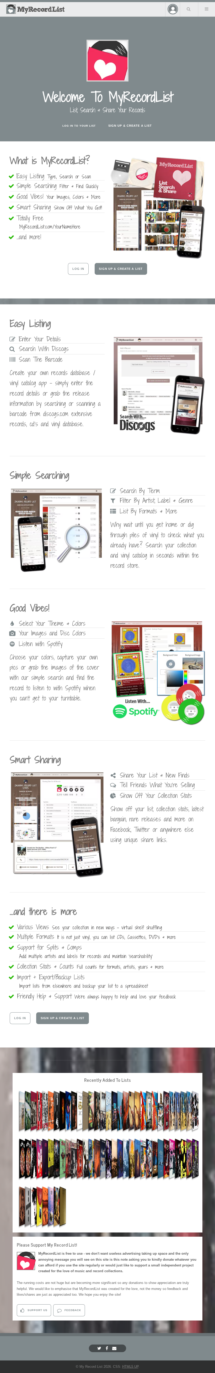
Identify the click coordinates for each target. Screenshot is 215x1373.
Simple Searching (58, 186)
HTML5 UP (130, 1367)
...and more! (31, 237)
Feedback (72, 1310)
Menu (206, 9)
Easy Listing (55, 176)
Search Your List (188, 9)
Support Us (36, 1310)
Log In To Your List (79, 125)
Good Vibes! (60, 196)
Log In (78, 268)
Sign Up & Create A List (130, 125)
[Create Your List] (157, 257)
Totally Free (49, 222)
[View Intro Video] (108, 60)
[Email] (115, 1348)
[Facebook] (107, 1348)
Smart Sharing (60, 207)
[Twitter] (100, 1348)
